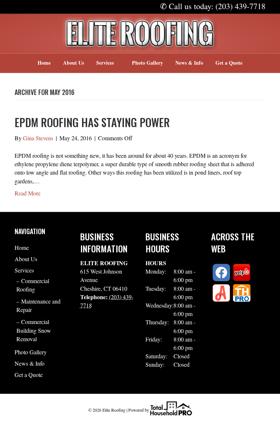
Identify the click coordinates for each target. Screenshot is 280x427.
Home (44, 62)
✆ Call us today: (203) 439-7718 (212, 6)
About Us (73, 62)
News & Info (189, 62)
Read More (27, 193)
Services (105, 62)
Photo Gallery (147, 62)
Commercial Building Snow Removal (33, 330)
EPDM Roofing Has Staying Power (92, 122)
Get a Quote (228, 62)
